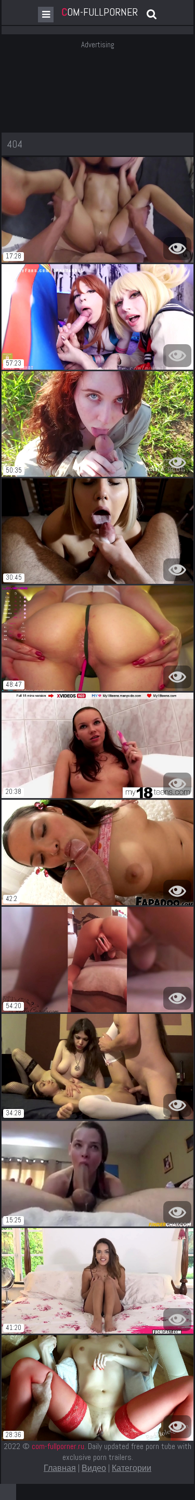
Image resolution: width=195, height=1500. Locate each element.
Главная (60, 1468)
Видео (94, 1468)
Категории (131, 1468)
